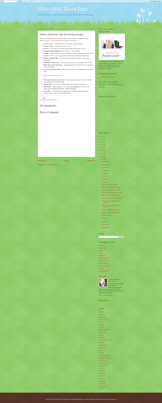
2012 (102, 150)
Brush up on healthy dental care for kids (112, 192)
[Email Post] (43, 97)
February (105, 224)
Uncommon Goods (104, 266)
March (104, 222)
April (104, 219)
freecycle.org (81, 48)
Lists (45, 100)
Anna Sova (102, 245)
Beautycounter (102, 248)
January (104, 227)
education (101, 337)
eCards (63, 80)
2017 (102, 139)
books (100, 327)
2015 (102, 142)
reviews (101, 381)
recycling (101, 373)
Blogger (114, 399)
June (103, 179)
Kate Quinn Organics (104, 258)
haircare (101, 350)
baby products (102, 319)
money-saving (50, 100)
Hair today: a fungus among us (110, 184)
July (103, 176)
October (104, 167)
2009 (102, 159)
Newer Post (42, 160)
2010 (102, 156)
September (105, 170)
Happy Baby (102, 255)
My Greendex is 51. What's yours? (111, 195)
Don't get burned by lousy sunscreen (111, 190)
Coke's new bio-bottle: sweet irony (111, 209)
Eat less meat (47, 69)
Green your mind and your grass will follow (111, 206)
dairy (100, 335)
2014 (102, 145)
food (100, 342)
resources (101, 376)
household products (104, 358)
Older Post (91, 160)
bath (100, 322)
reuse (100, 378)
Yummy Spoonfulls (104, 271)
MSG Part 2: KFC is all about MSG (111, 212)
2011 (102, 153)
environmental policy (104, 340)
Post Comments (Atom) (51, 164)
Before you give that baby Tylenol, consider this (111, 201)
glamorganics (102, 345)
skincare (101, 383)
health (100, 353)
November (105, 164)
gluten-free (102, 348)
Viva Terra (101, 268)
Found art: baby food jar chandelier (111, 187)
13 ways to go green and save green (59, 40)
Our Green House (103, 261)
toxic (100, 388)
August (104, 173)
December (105, 161)
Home (66, 160)
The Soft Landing (103, 263)
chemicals (101, 332)
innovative (101, 360)
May (103, 182)
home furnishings (103, 355)
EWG (100, 312)
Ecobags (101, 250)
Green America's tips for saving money (112, 198)
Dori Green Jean (114, 279)
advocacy (101, 317)
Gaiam (100, 253)
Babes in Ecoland (106, 215)
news (100, 368)
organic (101, 371)
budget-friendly (103, 330)
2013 (102, 148)
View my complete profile (105, 295)
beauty (100, 325)
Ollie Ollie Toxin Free (63, 8)
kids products (102, 363)
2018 (102, 136)
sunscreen (101, 386)
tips (56, 100)
